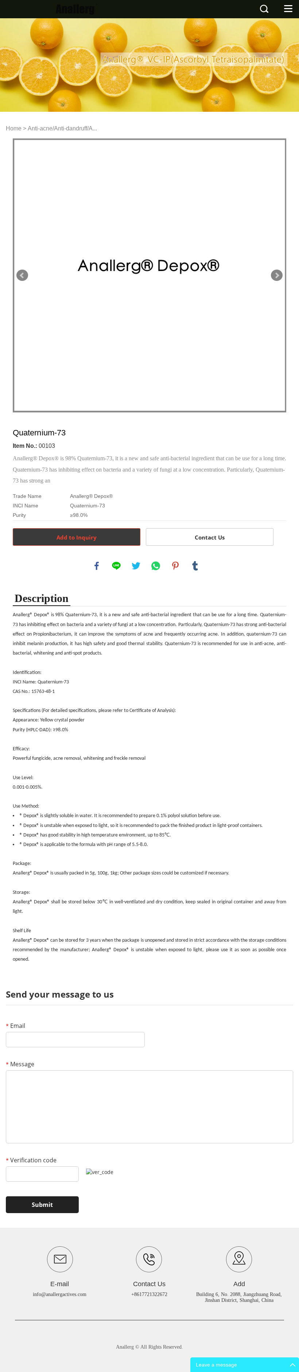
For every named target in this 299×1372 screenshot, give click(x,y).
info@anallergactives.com (59, 1294)
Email (15, 1026)
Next (277, 275)
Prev (22, 275)
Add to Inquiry (77, 537)
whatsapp (155, 565)
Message (20, 1064)
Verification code (31, 1160)
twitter (136, 565)
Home (14, 128)
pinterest (175, 565)
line (116, 565)
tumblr (195, 565)
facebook (96, 565)
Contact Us (210, 537)
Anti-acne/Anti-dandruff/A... (62, 128)
